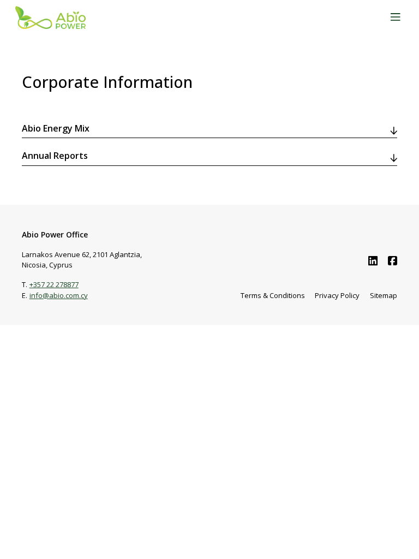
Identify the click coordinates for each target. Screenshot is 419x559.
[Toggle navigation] (395, 18)
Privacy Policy (337, 295)
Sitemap (383, 295)
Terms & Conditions (273, 295)
